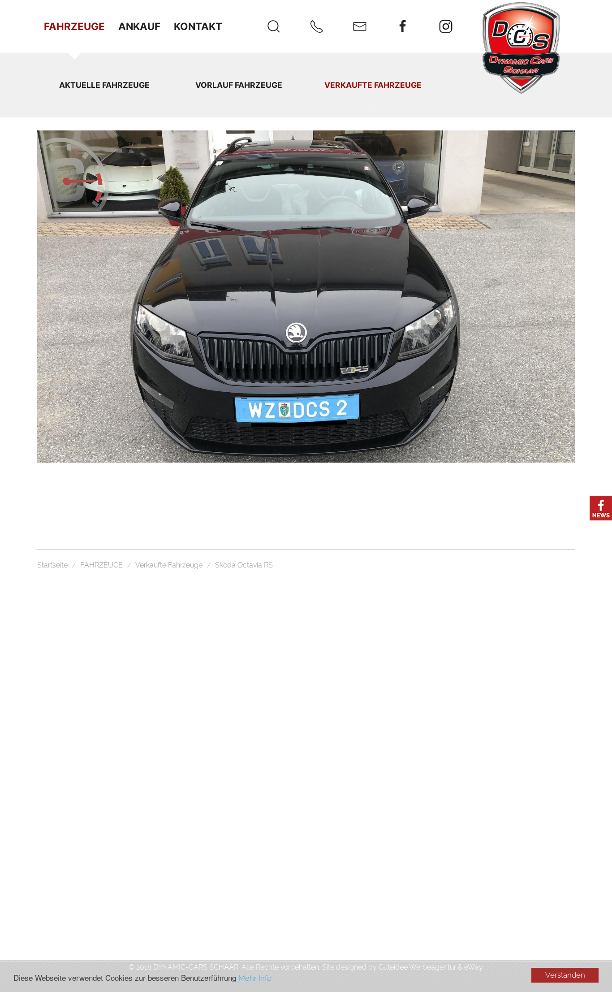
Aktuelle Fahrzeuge (104, 85)
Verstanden (565, 974)
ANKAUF (139, 26)
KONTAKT (198, 26)
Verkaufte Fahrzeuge (373, 85)
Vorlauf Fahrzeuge (238, 85)
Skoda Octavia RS (244, 565)
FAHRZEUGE (74, 26)
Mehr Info (255, 978)
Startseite (52, 565)
